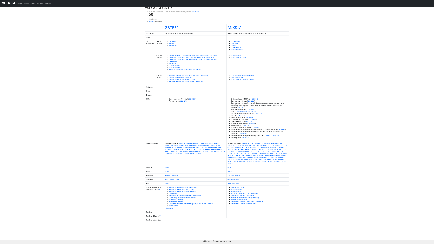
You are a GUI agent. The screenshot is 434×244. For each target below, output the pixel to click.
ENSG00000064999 (234, 175)
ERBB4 (256, 147)
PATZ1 (191, 149)
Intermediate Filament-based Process (243, 204)
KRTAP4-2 (263, 153)
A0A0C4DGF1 (170, 179)
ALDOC (260, 143)
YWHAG (264, 162)
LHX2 (229, 155)
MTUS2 (259, 155)
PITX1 (196, 149)
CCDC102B (169, 145)
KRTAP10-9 (239, 153)
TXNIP (177, 153)
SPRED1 (281, 159)
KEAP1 (284, 149)
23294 (229, 168)
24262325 (251, 101)
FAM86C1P (281, 147)
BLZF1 (235, 145)
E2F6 (198, 145)
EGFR (247, 147)
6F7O (238, 183)
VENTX (181, 153)
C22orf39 (247, 145)
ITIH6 (274, 149)
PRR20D (168, 151)
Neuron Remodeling (237, 77)
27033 (167, 168)
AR (187, 143)
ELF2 (202, 145)
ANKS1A (235, 27)
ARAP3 (273, 143)
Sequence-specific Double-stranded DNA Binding (185, 69)
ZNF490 (198, 153)
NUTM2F (239, 157)
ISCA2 (270, 149)
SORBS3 (268, 159)
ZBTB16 (192, 153)
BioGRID (151, 21)
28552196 (246, 111)
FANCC (212, 145)
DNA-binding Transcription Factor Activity (182, 197)
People (33, 3)
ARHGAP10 (280, 143)
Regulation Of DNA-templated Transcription (183, 187)
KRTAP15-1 (181, 147)
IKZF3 (265, 149)
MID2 (254, 155)
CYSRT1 (237, 147)
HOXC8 (257, 149)
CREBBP (231, 147)
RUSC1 (230, 159)
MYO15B (180, 149)
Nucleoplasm (173, 45)
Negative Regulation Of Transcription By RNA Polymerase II (188, 75)
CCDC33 (277, 145)
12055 (167, 171)
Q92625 (236, 179)
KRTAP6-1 (196, 147)
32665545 (192, 99)
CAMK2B (216, 143)
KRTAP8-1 (218, 147)
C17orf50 (241, 145)
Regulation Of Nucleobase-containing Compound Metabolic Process (191, 204)
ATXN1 (190, 143)
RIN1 (272, 157)
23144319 (253, 119)
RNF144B (278, 157)
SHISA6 (248, 159)
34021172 (259, 113)
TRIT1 (246, 162)
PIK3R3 (245, 157)
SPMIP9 (216, 151)
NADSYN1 (265, 155)
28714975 (241, 107)
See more (169, 208)
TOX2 (229, 162)
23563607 (240, 111)
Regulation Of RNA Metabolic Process (181, 189)
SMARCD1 (261, 159)
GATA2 (217, 145)
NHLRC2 (283, 155)
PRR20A (208, 149)
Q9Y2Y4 (177, 179)
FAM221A (274, 147)
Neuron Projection (237, 49)
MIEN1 (167, 149)
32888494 (249, 117)
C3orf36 (252, 145)
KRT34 (257, 151)
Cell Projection (236, 47)
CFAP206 (182, 145)
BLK (200, 143)
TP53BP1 (235, 162)
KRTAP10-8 (231, 153)
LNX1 (233, 155)
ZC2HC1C (282, 162)
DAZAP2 (193, 145)
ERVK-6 (206, 145)
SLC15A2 (254, 159)
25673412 (269, 135)
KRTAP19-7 (256, 153)
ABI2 (243, 143)
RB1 (269, 157)
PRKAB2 (201, 149)
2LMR (229, 183)
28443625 (282, 129)
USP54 (254, 162)
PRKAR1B (257, 157)
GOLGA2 (241, 149)
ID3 (261, 149)
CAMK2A (209, 143)
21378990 (251, 109)
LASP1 (284, 153)
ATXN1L (196, 143)
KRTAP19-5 (189, 147)
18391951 (253, 111)
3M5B (167, 183)
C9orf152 (259, 145)
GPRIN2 (246, 149)
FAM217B (267, 147)
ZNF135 (230, 164)
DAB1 (188, 145)
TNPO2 (171, 153)
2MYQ (234, 183)
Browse (26, 3)
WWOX (187, 153)
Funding (40, 3)
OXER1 (186, 149)
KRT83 (271, 151)
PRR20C (220, 149)
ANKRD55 (267, 143)
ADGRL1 (255, 143)
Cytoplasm (234, 43)
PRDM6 (250, 157)
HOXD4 (174, 147)
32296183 (195, 12)
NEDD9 (277, 155)
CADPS (264, 145)
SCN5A (235, 159)
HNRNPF (168, 147)
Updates (48, 3)
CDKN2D (176, 145)
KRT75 (266, 151)
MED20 (244, 155)
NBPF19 (272, 155)
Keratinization (173, 206)
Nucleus (171, 43)
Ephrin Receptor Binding (239, 57)
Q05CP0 (230, 179)
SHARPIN (205, 151)
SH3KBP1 (241, 159)
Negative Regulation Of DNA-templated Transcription (186, 81)
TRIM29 (241, 162)
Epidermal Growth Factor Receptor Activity (245, 197)
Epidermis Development (239, 199)
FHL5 (235, 149)
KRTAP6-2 (204, 147)
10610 (229, 171)
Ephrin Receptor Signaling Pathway (242, 79)
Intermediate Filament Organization (242, 195)
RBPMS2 (192, 151)
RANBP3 (264, 157)
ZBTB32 (172, 27)
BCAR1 (230, 145)
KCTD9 (278, 149)
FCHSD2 (230, 149)
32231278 (183, 101)
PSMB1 (180, 151)
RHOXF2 (198, 151)
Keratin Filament (236, 189)
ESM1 (262, 147)
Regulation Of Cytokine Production (180, 77)
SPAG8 (211, 151)
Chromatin (172, 41)
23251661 (249, 121)
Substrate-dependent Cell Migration (242, 75)
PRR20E (174, 151)
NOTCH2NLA (232, 157)
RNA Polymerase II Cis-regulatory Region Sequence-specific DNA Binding (193, 55)
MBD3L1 (238, 155)
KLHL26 (242, 151)
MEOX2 (249, 155)
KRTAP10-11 (278, 151)
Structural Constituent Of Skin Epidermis (244, 193)
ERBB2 (251, 147)
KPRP (247, 151)
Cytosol (233, 45)
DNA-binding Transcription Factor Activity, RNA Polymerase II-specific (192, 57)
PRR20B (214, 149)
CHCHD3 (284, 145)
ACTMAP (248, 143)
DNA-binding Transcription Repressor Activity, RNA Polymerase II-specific (193, 59)
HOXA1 (252, 149)
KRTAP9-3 (278, 153)
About (20, 3)
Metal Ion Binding (174, 67)
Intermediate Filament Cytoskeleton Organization (247, 202)
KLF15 (237, 151)
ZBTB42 (276, 162)
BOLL (204, 143)
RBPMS (185, 151)
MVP (175, 149)
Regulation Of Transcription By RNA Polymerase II (185, 195)
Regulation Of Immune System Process (182, 79)
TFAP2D (222, 151)
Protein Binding (174, 63)
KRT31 (252, 151)
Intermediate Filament (176, 202)
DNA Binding (173, 61)
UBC (250, 162)
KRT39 (261, 151)
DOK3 (242, 147)
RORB (283, 157)
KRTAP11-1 (247, 153)
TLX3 (167, 153)
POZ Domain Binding (176, 199)
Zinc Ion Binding (174, 65)
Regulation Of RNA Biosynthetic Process (182, 191)
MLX (171, 149)
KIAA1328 (231, 151)
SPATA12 (275, 159)
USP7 (259, 162)
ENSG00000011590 (171, 175)
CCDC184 (271, 145)
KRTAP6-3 (211, 147)
